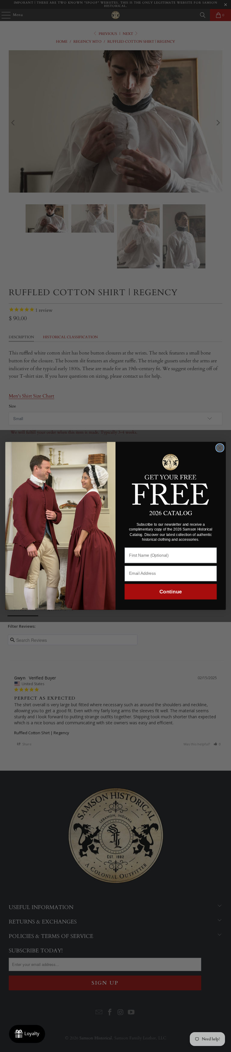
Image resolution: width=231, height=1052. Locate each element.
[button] (170, 479)
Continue (170, 592)
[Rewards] (27, 1034)
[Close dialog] (220, 448)
